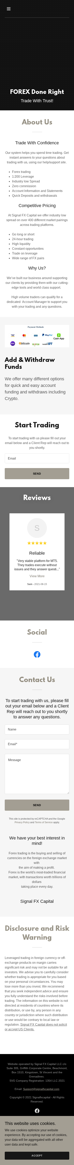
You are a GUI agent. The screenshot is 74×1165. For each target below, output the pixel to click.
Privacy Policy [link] (22, 822)
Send (37, 473)
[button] (9, 9)
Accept (37, 1155)
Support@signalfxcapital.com (41, 1089)
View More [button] (37, 576)
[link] (37, 655)
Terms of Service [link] (44, 822)
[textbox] (37, 458)
